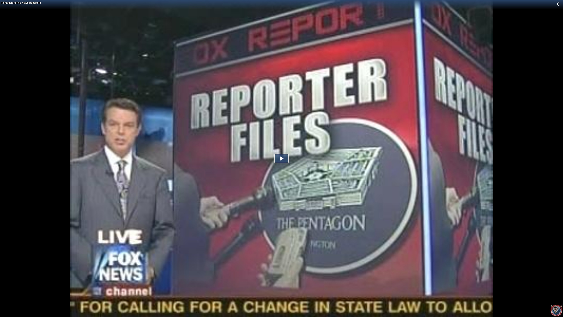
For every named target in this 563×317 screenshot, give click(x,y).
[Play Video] (281, 158)
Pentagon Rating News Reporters (21, 2)
